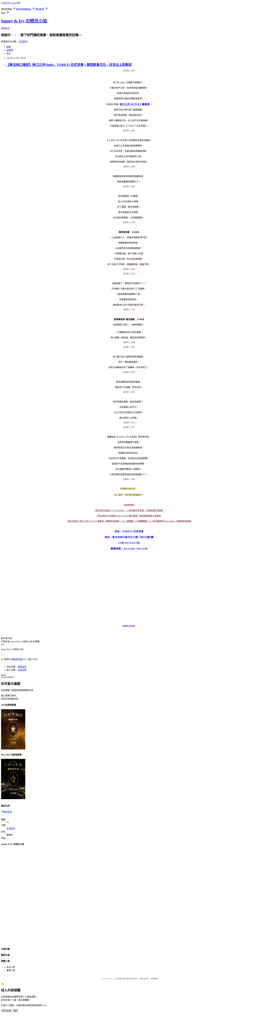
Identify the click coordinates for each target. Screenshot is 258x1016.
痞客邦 (14, 659)
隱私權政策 (144, 979)
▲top (3, 675)
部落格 (9, 50)
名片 (8, 53)
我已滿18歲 (6, 1011)
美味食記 (22, 667)
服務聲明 (154, 979)
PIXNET (109, 979)
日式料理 (22, 670)
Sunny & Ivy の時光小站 (24, 20)
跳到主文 (5, 28)
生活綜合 (23, 41)
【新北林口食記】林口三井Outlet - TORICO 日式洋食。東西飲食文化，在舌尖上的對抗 (69, 64)
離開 (15, 1011)
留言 (20, 659)
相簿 (8, 47)
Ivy (2, 644)
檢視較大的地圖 (129, 626)
